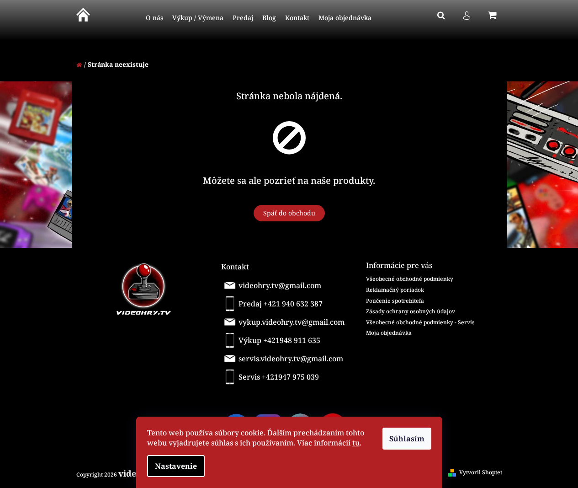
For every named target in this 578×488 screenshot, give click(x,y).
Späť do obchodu (289, 213)
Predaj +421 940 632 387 (281, 304)
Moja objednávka (389, 333)
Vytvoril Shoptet (480, 472)
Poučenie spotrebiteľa (395, 301)
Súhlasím (406, 439)
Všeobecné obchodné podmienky (409, 279)
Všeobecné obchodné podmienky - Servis (420, 322)
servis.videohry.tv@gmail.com (291, 359)
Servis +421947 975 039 (279, 377)
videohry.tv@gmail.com (280, 285)
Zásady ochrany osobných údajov (410, 311)
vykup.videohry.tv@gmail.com (292, 322)
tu (356, 443)
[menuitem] (154, 18)
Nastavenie (176, 466)
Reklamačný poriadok (395, 290)
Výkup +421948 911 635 (279, 340)
